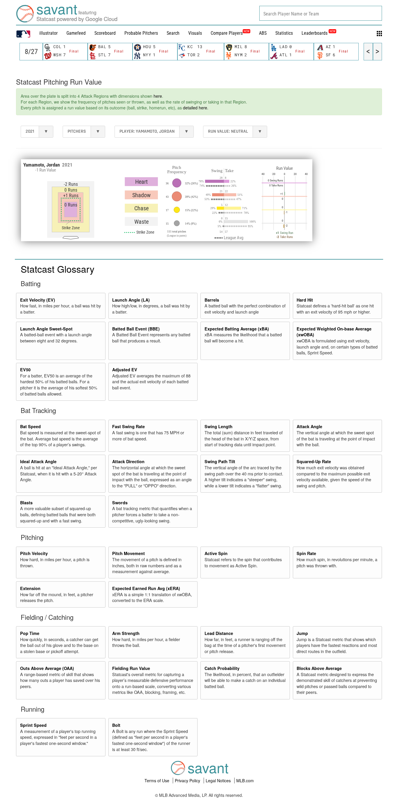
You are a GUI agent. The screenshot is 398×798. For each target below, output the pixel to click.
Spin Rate (306, 553)
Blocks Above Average (319, 668)
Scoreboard (105, 33)
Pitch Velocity (34, 553)
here (158, 96)
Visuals (195, 33)
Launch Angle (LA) (131, 300)
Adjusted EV (124, 369)
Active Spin (216, 553)
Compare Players (227, 33)
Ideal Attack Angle (38, 461)
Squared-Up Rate (314, 461)
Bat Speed (30, 426)
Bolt (116, 725)
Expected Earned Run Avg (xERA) (146, 588)
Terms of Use (157, 780)
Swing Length (219, 426)
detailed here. (195, 108)
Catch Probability (222, 668)
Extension (30, 588)
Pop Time (29, 633)
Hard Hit (305, 300)
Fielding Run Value (131, 668)
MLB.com (245, 780)
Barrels (212, 300)
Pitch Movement (128, 553)
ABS (263, 33)
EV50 (25, 369)
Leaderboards (318, 33)
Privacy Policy (188, 780)
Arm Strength (126, 633)
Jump (302, 633)
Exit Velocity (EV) (37, 300)
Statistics (284, 33)
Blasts (26, 502)
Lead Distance (219, 633)
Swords (120, 502)
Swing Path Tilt (220, 461)
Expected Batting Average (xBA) (237, 329)
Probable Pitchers (141, 33)
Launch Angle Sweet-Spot (46, 329)
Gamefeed (76, 33)
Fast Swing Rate (128, 426)
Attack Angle (309, 426)
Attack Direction (128, 461)
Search (173, 33)
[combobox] (320, 13)
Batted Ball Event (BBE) (136, 329)
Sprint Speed (33, 725)
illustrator (48, 33)
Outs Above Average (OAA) (47, 668)
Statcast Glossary (57, 268)
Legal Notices (219, 780)
